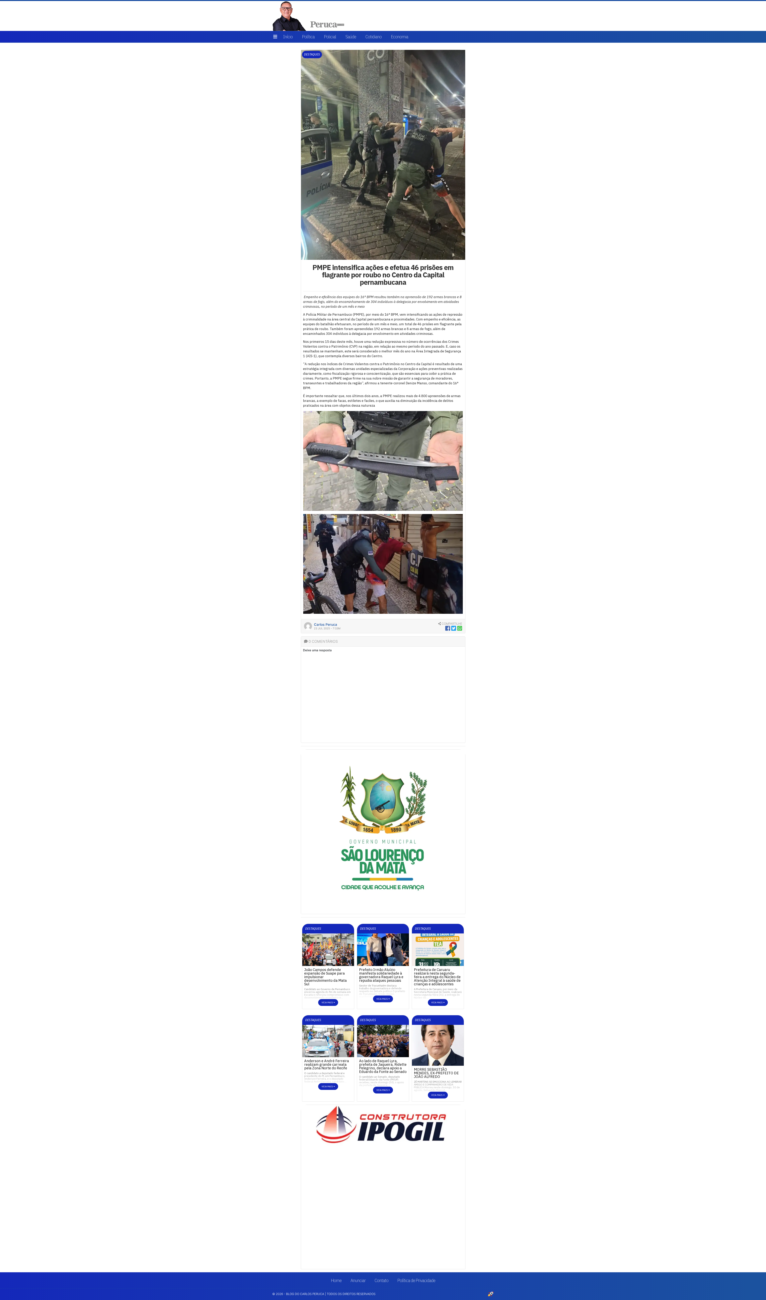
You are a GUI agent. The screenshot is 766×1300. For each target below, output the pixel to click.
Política (308, 37)
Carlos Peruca (325, 625)
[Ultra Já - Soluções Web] (491, 1294)
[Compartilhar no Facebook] (447, 628)
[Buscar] (488, 16)
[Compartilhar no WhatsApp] (459, 628)
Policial (330, 37)
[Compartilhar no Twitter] (453, 628)
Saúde (350, 37)
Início (288, 37)
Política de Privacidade (416, 1280)
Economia (399, 37)
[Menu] (275, 37)
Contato (381, 1280)
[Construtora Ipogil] (383, 772)
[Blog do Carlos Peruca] (309, 16)
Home (336, 1280)
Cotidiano (373, 37)
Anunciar (358, 1280)
